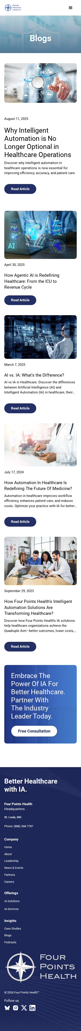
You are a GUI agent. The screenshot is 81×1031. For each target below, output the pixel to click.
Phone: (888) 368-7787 (18, 826)
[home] (12, 7)
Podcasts (10, 942)
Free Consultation (34, 731)
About (8, 854)
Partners (9, 874)
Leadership (11, 861)
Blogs (7, 935)
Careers (9, 881)
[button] (71, 8)
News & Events (13, 867)
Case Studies (12, 928)
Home (8, 847)
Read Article (20, 189)
